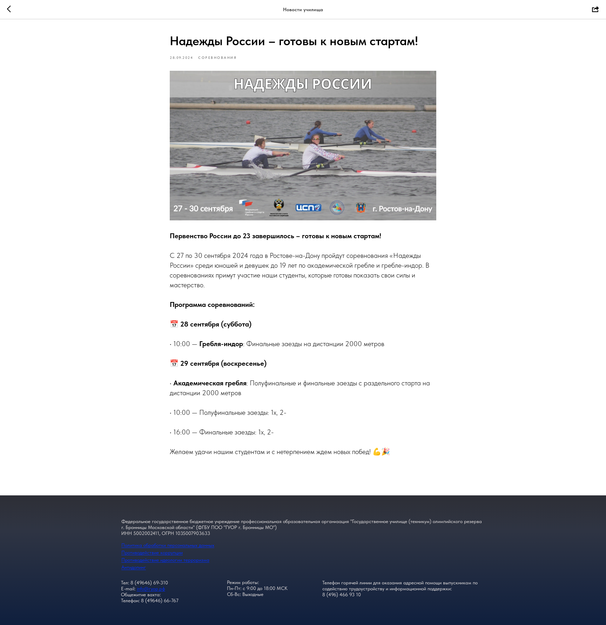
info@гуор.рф (151, 588)
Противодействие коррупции (152, 552)
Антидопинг (133, 567)
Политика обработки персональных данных (167, 545)
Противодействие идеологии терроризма (165, 560)
